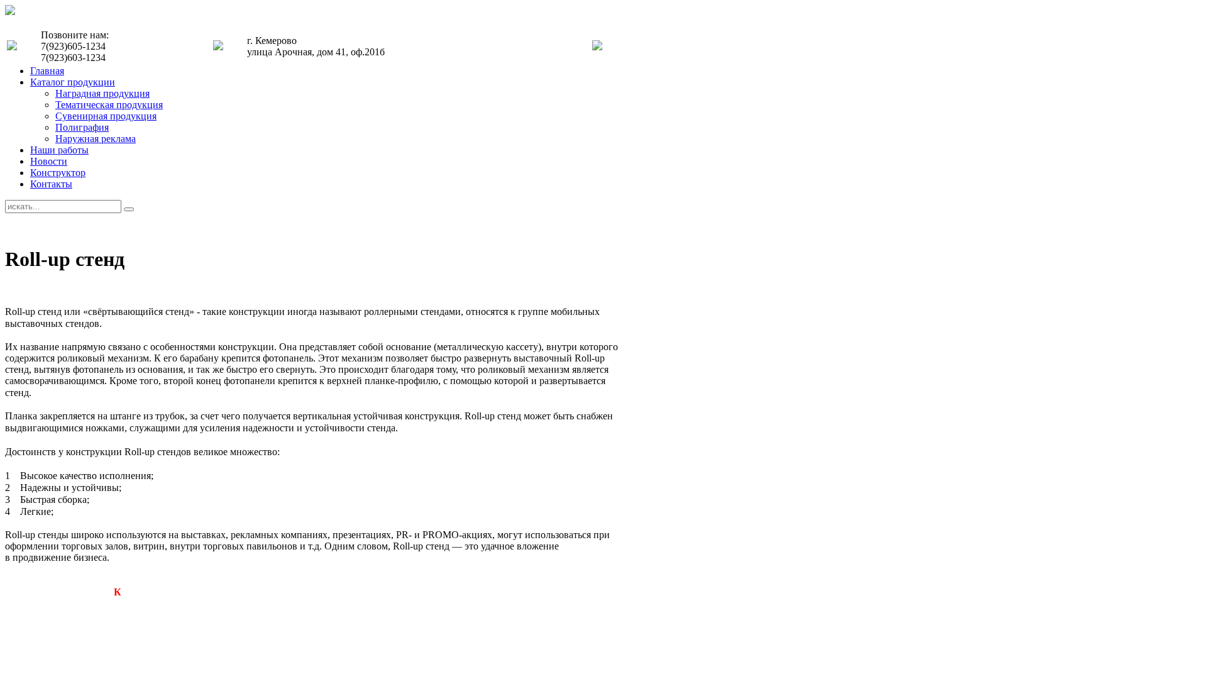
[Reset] (129, 209)
